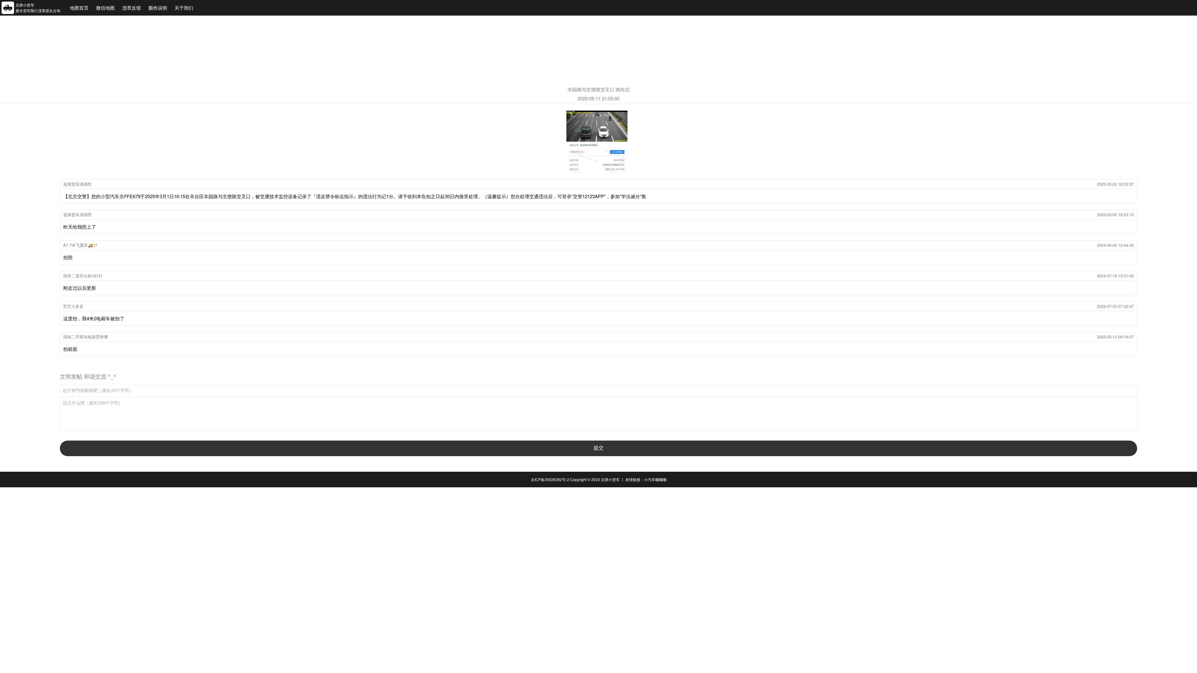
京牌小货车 (610, 479)
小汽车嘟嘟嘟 (655, 479)
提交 (598, 448)
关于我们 (184, 7)
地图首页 (79, 7)
